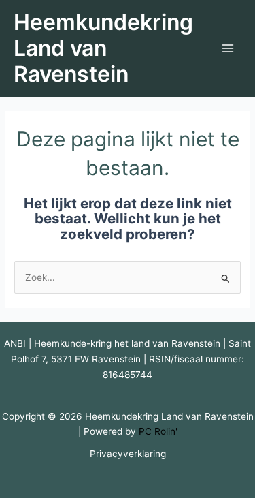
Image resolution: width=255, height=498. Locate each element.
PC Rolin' (158, 431)
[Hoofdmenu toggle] (228, 49)
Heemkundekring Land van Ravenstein (103, 48)
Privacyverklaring (128, 453)
